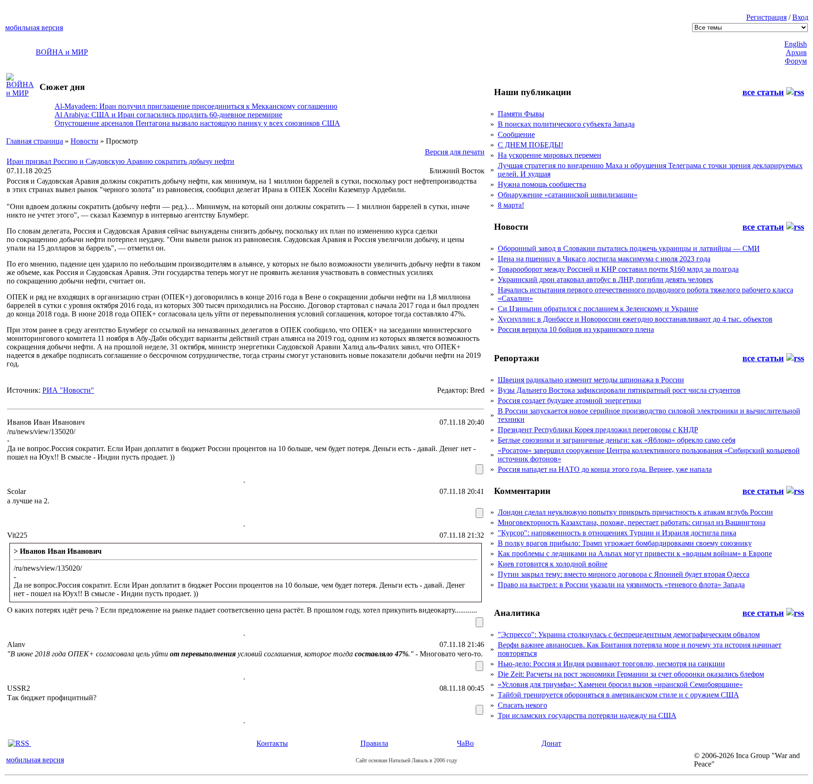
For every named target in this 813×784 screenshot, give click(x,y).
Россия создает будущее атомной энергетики (569, 400)
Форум (796, 61)
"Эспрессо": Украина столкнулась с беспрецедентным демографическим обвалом (629, 634)
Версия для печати (455, 152)
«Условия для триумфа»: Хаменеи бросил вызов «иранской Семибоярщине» (620, 684)
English (795, 44)
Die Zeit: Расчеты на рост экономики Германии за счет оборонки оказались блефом (631, 674)
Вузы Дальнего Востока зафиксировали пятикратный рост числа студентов (619, 390)
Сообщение (516, 134)
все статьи (763, 92)
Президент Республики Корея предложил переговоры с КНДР (598, 430)
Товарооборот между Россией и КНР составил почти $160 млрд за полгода (618, 269)
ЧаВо (465, 743)
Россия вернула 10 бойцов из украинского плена (576, 329)
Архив (796, 52)
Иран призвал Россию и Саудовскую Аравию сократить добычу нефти (120, 161)
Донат (551, 743)
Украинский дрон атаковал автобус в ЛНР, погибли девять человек (605, 279)
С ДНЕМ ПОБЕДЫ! (530, 145)
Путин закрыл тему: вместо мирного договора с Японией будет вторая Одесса (623, 574)
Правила (374, 743)
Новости (84, 141)
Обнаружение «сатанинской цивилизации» (568, 195)
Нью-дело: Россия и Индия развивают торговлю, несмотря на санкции (611, 664)
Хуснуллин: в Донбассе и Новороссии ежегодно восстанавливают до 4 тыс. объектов (635, 319)
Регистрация (766, 17)
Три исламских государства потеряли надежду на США (587, 715)
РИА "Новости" (68, 390)
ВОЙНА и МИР (62, 52)
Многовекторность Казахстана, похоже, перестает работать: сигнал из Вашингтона (631, 522)
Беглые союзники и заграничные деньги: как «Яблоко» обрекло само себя (616, 440)
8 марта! (511, 205)
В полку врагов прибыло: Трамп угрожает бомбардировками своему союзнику (625, 543)
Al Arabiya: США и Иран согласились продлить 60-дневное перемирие (168, 115)
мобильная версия (34, 28)
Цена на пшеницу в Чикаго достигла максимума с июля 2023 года (604, 259)
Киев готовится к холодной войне (552, 564)
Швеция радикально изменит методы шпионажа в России (591, 380)
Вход (800, 17)
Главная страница (34, 141)
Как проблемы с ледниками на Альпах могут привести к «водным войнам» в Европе (635, 554)
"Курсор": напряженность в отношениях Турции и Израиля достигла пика (617, 533)
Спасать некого (522, 705)
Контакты (272, 743)
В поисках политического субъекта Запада (566, 124)
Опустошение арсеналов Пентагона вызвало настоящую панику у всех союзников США (197, 123)
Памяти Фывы (521, 114)
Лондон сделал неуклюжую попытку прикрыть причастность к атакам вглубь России (635, 512)
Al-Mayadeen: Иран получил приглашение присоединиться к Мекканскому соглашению (196, 106)
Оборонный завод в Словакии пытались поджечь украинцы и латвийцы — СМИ (629, 248)
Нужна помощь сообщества (542, 184)
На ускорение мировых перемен (549, 155)
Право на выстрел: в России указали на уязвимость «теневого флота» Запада (621, 585)
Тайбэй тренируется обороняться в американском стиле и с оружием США (618, 695)
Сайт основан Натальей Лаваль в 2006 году (406, 760)
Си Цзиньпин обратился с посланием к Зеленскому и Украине (598, 309)
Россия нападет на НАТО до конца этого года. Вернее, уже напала (605, 469)
